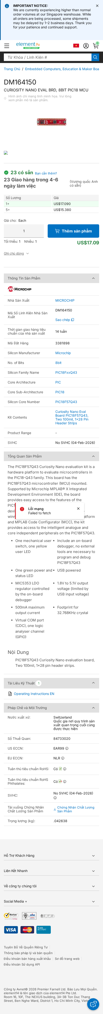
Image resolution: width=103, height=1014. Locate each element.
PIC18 (59, 392)
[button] (7, 46)
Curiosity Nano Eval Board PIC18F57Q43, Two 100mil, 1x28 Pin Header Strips (71, 417)
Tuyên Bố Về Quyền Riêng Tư (26, 947)
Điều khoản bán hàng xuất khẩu (27, 959)
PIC (58, 382)
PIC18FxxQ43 (66, 372)
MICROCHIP (64, 300)
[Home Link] (37, 46)
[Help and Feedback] (93, 1004)
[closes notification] (97, 5)
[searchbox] (48, 57)
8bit (58, 363)
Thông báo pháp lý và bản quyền (28, 953)
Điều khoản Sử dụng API (22, 964)
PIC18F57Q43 (66, 402)
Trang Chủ (12, 69)
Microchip (63, 353)
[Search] (95, 57)
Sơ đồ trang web (67, 959)
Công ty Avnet (14, 989)
